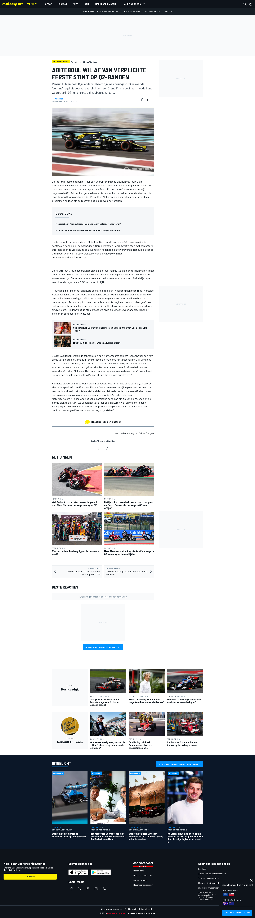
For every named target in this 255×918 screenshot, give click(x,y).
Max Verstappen (152, 11)
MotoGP (48, 4)
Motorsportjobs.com (142, 875)
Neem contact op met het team (212, 883)
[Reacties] (149, 100)
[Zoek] (245, 4)
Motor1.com (138, 870)
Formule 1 (32, 4)
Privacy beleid (145, 909)
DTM (87, 4)
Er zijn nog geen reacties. (103, 596)
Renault (94, 196)
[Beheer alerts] (107, 448)
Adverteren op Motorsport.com (212, 873)
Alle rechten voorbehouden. (141, 913)
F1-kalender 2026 (132, 11)
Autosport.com (140, 880)
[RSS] (104, 889)
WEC (75, 4)
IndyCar (62, 4)
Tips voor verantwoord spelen (211, 878)
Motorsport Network (117, 913)
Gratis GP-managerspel (108, 11)
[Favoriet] (142, 100)
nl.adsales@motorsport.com (211, 887)
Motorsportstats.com (143, 885)
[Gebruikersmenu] (251, 4)
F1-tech (168, 11)
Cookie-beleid (131, 909)
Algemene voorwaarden (111, 909)
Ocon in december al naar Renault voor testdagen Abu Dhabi (89, 230)
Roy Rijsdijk (57, 99)
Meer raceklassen (105, 4)
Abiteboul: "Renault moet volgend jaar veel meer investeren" (89, 223)
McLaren (108, 196)
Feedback (202, 869)
